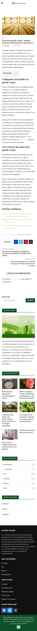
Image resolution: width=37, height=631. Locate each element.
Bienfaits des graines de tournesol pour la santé (8, 395)
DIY (19, 474)
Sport (19, 488)
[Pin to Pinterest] (26, 242)
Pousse (7, 45)
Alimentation (19, 465)
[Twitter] (9, 610)
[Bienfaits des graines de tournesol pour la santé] (9, 383)
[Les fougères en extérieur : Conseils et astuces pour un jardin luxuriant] (27, 407)
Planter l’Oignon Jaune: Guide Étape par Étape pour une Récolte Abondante (27, 395)
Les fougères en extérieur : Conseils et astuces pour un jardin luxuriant (27, 418)
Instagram (5, 514)
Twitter (4, 509)
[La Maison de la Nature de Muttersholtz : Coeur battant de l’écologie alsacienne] (9, 407)
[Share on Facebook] (16, 242)
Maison (4, 37)
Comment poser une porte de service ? (27, 431)
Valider (30, 300)
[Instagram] (15, 610)
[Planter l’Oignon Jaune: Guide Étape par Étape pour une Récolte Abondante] (27, 383)
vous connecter (15, 279)
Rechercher (6, 297)
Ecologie (19, 479)
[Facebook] (4, 610)
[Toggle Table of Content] (15, 73)
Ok (18, 627)
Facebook (5, 504)
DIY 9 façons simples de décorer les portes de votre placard (9, 446)
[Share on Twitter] (21, 242)
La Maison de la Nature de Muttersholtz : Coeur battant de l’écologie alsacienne (8, 420)
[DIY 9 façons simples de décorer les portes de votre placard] (9, 434)
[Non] (34, 623)
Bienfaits (20, 469)
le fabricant (23, 140)
